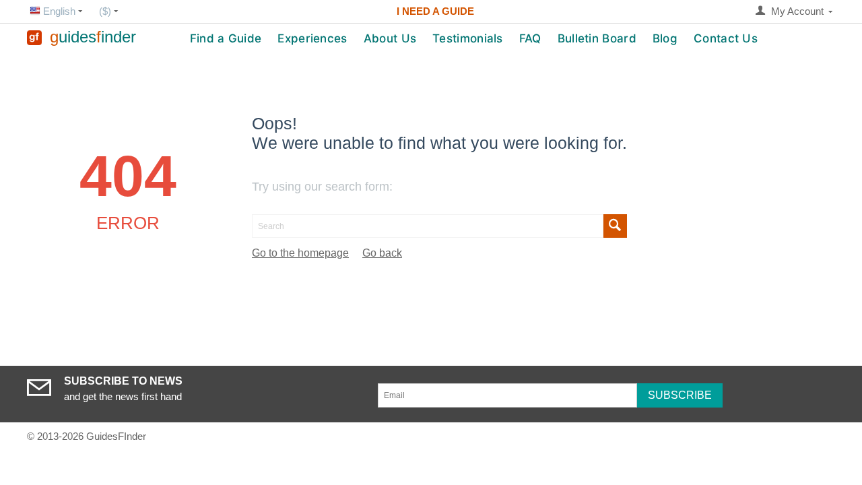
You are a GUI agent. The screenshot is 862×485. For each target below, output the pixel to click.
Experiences (312, 38)
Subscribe (680, 395)
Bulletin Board (597, 38)
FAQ (530, 38)
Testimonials (467, 38)
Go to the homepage (300, 253)
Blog (665, 38)
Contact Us (726, 38)
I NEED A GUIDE (435, 11)
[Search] (615, 226)
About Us (390, 38)
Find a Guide (226, 38)
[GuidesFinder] (34, 36)
